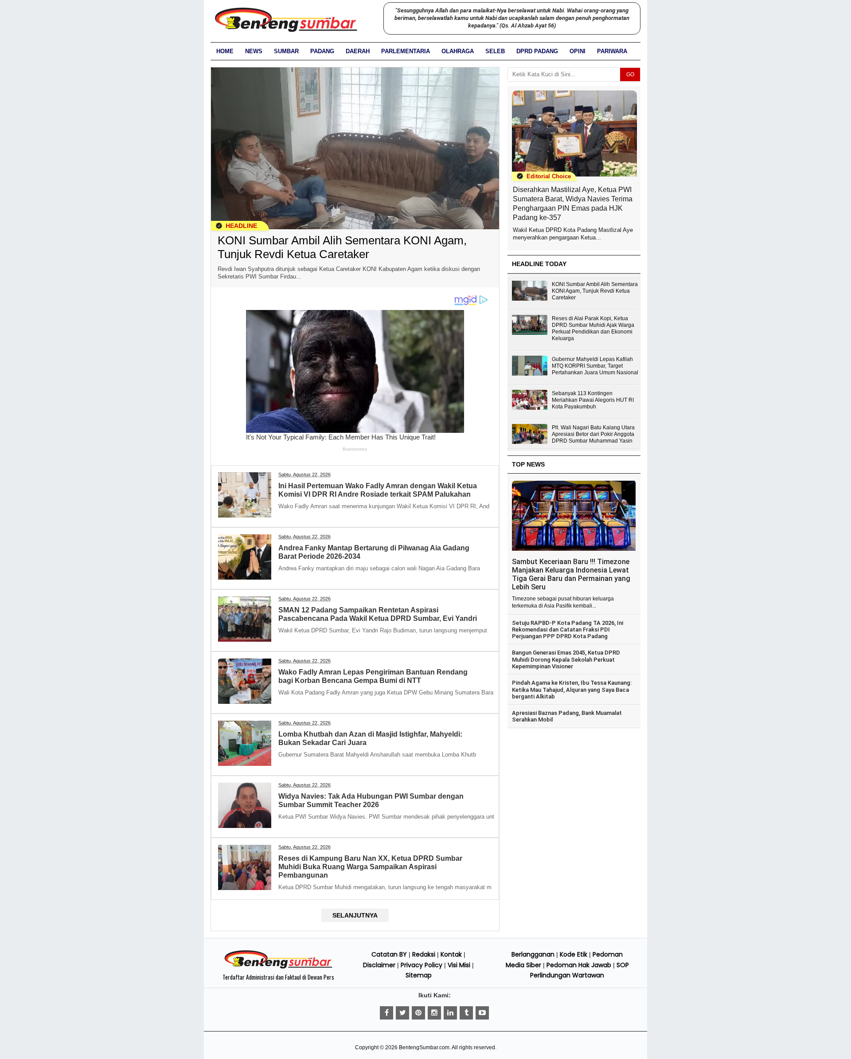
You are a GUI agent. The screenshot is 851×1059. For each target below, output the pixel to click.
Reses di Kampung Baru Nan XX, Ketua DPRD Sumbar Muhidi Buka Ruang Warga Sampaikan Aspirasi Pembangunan (370, 867)
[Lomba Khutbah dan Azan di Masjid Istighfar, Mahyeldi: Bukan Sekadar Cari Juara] (246, 766)
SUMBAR (286, 51)
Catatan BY (389, 954)
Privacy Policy (421, 965)
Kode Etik (573, 954)
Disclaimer (379, 965)
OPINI (578, 51)
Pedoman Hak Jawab (579, 965)
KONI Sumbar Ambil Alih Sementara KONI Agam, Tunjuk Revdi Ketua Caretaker (342, 247)
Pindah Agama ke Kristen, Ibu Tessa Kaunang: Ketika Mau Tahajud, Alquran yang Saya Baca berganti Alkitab (572, 689)
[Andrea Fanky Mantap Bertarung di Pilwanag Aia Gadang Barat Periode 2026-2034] (246, 580)
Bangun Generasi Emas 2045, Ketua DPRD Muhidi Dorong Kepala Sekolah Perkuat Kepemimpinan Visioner (566, 659)
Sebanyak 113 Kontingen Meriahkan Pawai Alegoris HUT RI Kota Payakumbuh (593, 400)
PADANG (322, 51)
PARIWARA (612, 51)
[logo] (278, 967)
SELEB (495, 51)
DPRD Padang (537, 51)
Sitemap (419, 975)
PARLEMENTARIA (405, 51)
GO (630, 74)
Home (225, 51)
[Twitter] (402, 1013)
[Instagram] (434, 1013)
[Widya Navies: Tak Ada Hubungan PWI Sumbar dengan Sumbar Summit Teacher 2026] (246, 828)
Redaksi (423, 954)
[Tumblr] (466, 1013)
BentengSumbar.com (424, 1047)
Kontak (451, 954)
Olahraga (457, 51)
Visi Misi (459, 965)
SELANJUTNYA (355, 915)
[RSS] (482, 1013)
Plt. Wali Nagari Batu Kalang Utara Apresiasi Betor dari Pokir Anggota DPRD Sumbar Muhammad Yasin (593, 434)
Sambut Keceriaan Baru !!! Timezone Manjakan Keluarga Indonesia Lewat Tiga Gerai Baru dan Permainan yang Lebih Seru (571, 574)
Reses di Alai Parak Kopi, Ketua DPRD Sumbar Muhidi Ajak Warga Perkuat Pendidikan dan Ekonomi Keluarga (593, 328)
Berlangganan (532, 954)
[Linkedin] (450, 1013)
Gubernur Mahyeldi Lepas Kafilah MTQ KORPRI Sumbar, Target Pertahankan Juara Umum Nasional (595, 366)
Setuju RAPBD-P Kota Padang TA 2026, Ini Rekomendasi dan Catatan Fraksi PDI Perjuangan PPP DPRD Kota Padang (567, 630)
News (253, 51)
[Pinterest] (418, 1013)
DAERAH (358, 51)
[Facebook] (386, 1013)
